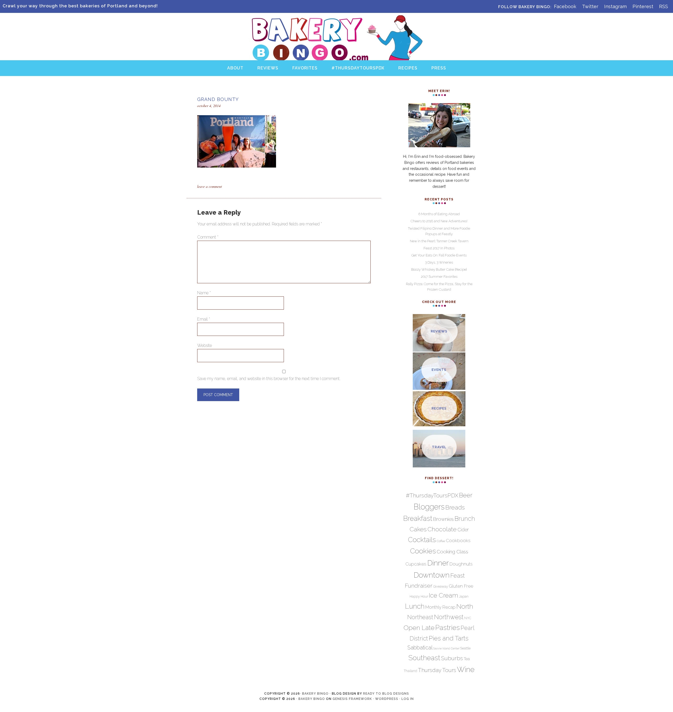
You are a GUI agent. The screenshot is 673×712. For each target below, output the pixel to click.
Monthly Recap (440, 607)
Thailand (410, 671)
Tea (467, 659)
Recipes (439, 408)
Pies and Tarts (448, 638)
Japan (463, 596)
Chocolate (442, 529)
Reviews (439, 331)
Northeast (420, 617)
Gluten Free (461, 586)
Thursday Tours (437, 670)
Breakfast (417, 518)
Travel (439, 447)
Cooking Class (452, 551)
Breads (455, 507)
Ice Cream (443, 595)
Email (203, 319)
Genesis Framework (352, 699)
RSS (663, 6)
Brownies (443, 519)
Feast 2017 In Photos (439, 248)
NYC (467, 618)
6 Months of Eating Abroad (439, 214)
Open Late (419, 628)
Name (204, 292)
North (464, 606)
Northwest (448, 616)
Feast (457, 575)
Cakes (418, 529)
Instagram (615, 6)
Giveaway (440, 586)
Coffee (441, 541)
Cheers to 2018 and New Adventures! (439, 221)
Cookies (423, 551)
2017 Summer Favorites (439, 277)
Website (204, 345)
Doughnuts (461, 564)
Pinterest (643, 6)
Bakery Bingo (336, 20)
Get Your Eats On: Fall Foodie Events (439, 255)
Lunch (415, 606)
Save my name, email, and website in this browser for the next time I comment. (268, 378)
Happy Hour (419, 596)
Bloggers (429, 506)
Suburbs (452, 658)
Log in (407, 699)
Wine (466, 669)
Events (439, 370)
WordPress (386, 699)
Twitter (590, 6)
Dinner (438, 562)
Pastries (447, 628)
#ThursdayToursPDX (432, 495)
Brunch (465, 518)
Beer (465, 495)
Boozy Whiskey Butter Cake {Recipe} (439, 269)
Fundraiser (418, 585)
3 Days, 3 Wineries (439, 262)
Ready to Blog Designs (386, 693)
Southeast (424, 658)
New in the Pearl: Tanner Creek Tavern (439, 241)
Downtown (432, 574)
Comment (207, 237)
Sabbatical (419, 647)
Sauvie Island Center (446, 648)
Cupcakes (415, 564)
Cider (463, 529)
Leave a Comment (209, 186)
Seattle (465, 648)
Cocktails (422, 540)
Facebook (565, 6)
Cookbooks (458, 540)
